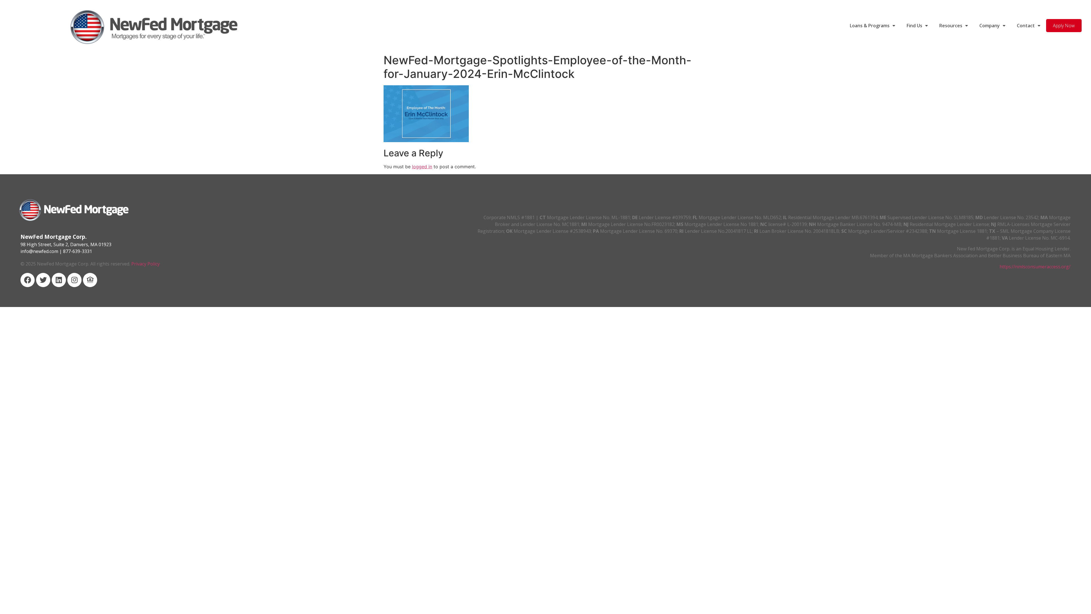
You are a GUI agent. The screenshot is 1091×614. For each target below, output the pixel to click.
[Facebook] (27, 280)
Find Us (914, 25)
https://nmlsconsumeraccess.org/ (1035, 267)
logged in (422, 166)
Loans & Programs (870, 25)
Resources (950, 25)
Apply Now (1064, 25)
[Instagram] (74, 280)
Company (989, 25)
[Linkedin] (59, 280)
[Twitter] (43, 280)
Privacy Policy (145, 264)
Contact (1026, 25)
